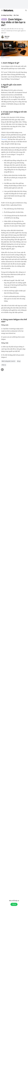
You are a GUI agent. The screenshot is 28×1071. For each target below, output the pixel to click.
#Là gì (18, 361)
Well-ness (4, 19)
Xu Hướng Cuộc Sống (6, 15)
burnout (4, 139)
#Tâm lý (4, 365)
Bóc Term (16, 15)
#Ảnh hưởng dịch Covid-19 (8, 361)
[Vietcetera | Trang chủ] (8, 10)
